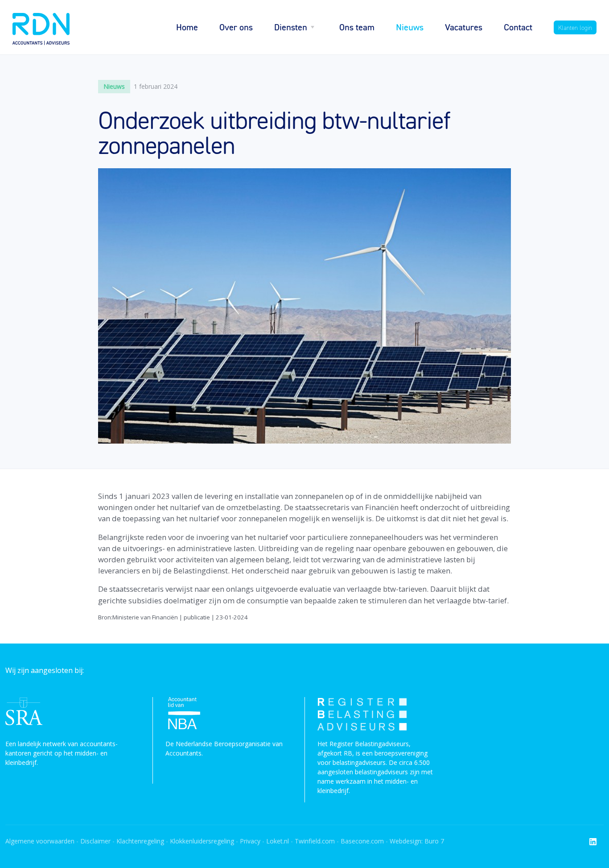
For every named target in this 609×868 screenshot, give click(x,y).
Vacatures (463, 27)
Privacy (251, 841)
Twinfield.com (315, 841)
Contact (518, 27)
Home (187, 27)
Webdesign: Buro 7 (417, 841)
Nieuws (410, 27)
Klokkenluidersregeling (202, 841)
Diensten (290, 27)
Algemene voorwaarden (39, 841)
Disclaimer (95, 841)
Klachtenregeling (140, 841)
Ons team (356, 27)
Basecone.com (362, 841)
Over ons (236, 27)
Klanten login (575, 27)
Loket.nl (277, 841)
